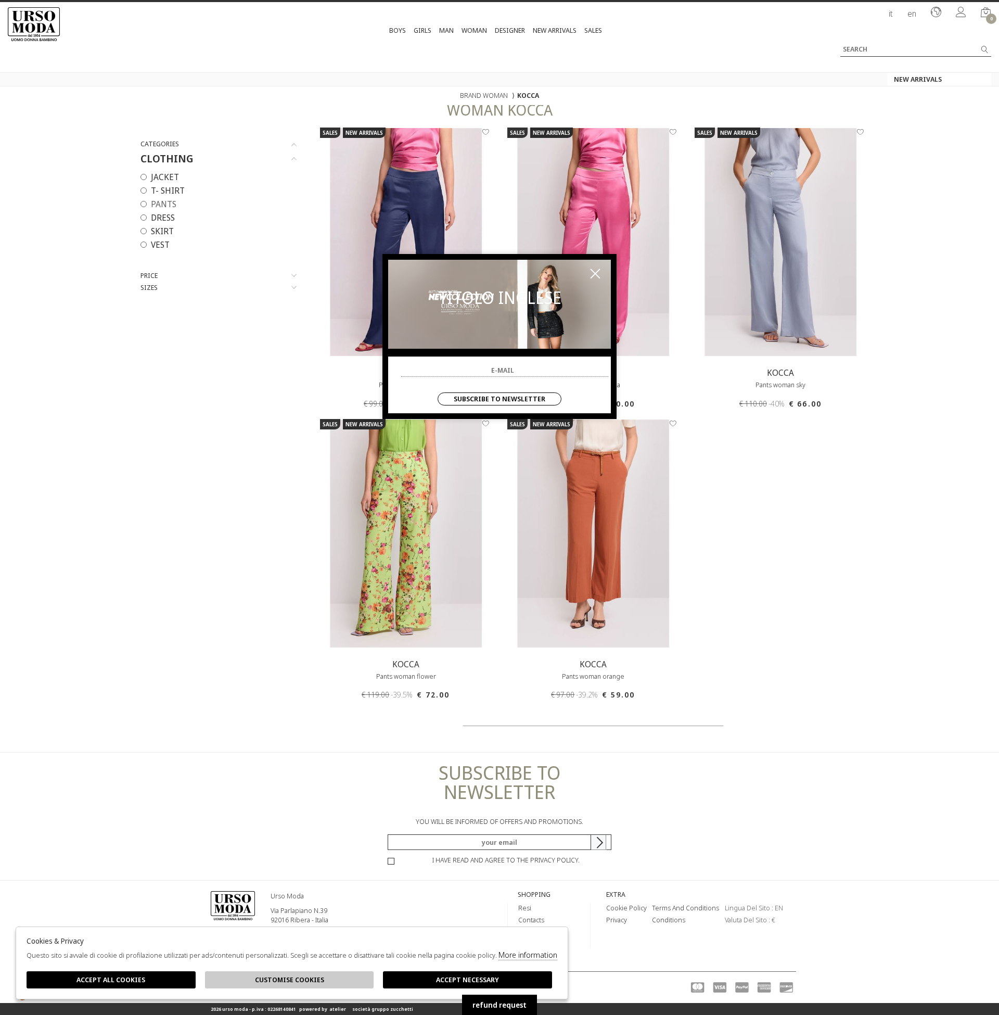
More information (527, 954)
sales (593, 30)
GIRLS (422, 30)
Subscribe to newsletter (499, 398)
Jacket (165, 177)
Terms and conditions (685, 907)
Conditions (668, 919)
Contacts (531, 919)
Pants (163, 204)
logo (233, 921)
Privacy (616, 919)
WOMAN (474, 30)
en (911, 13)
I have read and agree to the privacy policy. (506, 860)
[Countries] (936, 13)
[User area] (961, 13)
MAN (446, 30)
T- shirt (168, 190)
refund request (499, 1005)
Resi (524, 907)
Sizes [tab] (149, 287)
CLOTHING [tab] (166, 159)
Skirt (162, 231)
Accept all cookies (110, 979)
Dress (163, 217)
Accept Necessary (467, 979)
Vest (160, 244)
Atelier (337, 1009)
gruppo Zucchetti (392, 1009)
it (891, 13)
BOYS (397, 30)
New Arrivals (555, 30)
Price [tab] (149, 275)
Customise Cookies (289, 979)
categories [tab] (159, 144)
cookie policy (626, 907)
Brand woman (484, 95)
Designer (510, 30)
